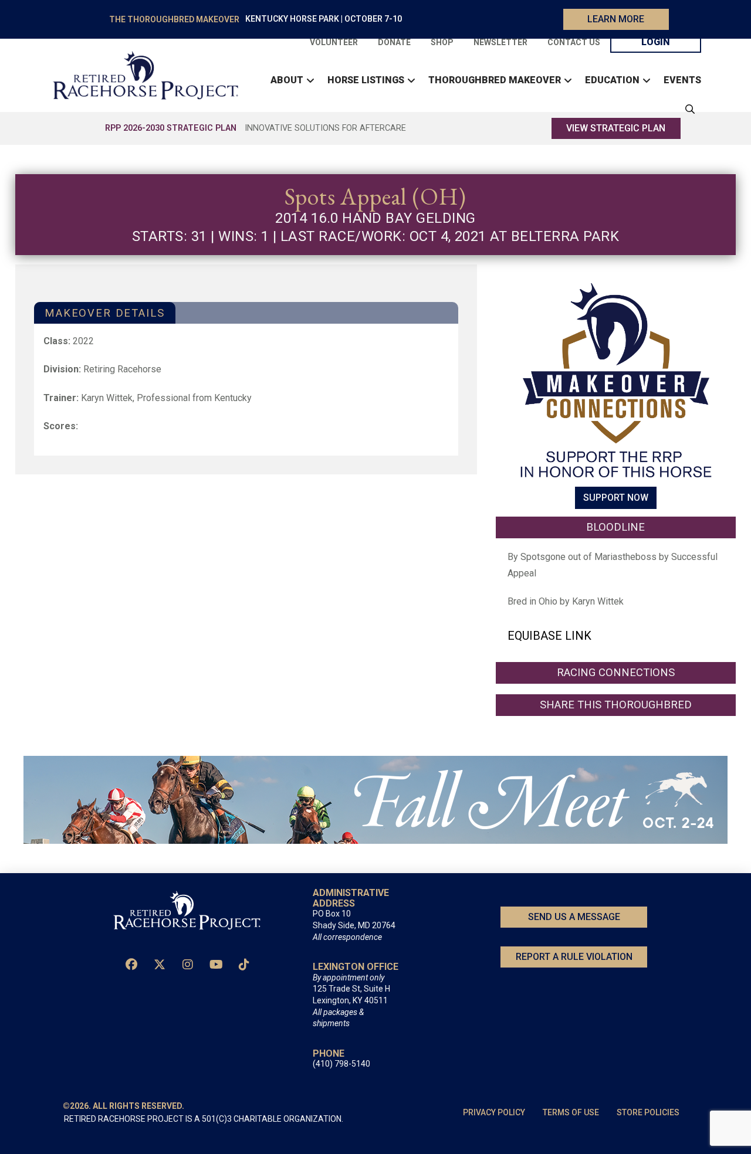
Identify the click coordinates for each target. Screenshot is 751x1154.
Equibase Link (549, 636)
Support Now (615, 498)
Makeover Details (104, 313)
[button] (687, 109)
